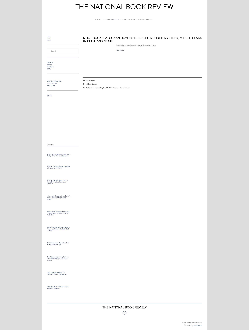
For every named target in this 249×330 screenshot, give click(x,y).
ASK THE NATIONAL (54, 81)
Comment (90, 80)
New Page (98, 19)
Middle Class (112, 87)
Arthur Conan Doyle (95, 87)
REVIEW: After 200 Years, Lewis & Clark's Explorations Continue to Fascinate (57, 182)
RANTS (49, 64)
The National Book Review (124, 7)
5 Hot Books (91, 84)
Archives (115, 19)
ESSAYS (50, 62)
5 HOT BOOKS (52, 83)
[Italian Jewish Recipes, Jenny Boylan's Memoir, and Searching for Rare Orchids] (62, 192)
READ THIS (51, 85)
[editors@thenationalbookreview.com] (49, 38)
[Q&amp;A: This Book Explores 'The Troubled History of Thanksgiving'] (62, 269)
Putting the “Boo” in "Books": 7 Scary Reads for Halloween (58, 287)
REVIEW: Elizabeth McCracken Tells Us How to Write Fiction (58, 243)
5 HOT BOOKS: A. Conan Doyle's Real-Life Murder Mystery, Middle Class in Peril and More (142, 39)
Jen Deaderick (198, 325)
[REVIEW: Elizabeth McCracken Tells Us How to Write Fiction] (62, 239)
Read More (120, 50)
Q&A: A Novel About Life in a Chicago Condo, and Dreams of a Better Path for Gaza (58, 228)
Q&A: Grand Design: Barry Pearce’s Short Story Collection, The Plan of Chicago (58, 258)
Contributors (147, 19)
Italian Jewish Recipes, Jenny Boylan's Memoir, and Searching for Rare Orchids (58, 197)
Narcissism (125, 87)
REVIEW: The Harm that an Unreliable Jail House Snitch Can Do (58, 167)
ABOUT (49, 95)
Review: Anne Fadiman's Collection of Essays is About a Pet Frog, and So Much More (58, 213)
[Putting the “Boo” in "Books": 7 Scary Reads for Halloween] (62, 283)
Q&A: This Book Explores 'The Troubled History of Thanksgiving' (57, 273)
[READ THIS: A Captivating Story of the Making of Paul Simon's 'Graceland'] (62, 151)
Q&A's (49, 69)
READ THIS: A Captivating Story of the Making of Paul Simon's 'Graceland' (58, 155)
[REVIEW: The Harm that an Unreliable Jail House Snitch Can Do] (55, 164)
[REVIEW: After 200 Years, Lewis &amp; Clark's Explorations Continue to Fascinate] (62, 177)
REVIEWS (50, 67)
